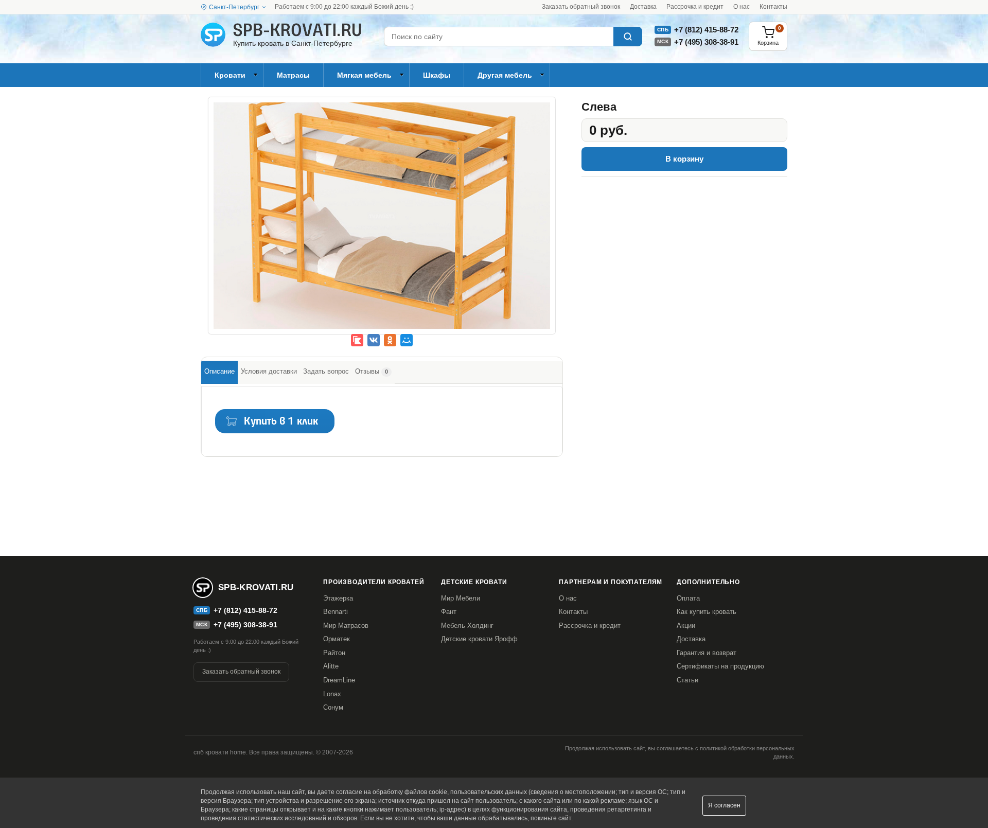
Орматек (336, 639)
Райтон (334, 653)
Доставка (643, 6)
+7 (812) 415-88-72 (706, 29)
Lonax (332, 694)
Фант (448, 611)
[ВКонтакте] (373, 340)
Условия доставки (269, 371)
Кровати (230, 75)
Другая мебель (505, 75)
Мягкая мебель (364, 75)
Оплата (688, 598)
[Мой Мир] (406, 340)
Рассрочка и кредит (695, 6)
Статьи (687, 680)
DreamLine (339, 680)
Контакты (773, 6)
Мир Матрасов (345, 625)
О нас (741, 6)
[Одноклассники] (390, 340)
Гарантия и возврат (706, 653)
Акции (686, 625)
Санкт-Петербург (234, 7)
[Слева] (382, 223)
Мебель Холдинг (467, 625)
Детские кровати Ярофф (479, 639)
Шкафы (436, 75)
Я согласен (724, 805)
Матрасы (293, 75)
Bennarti (335, 611)
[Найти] (627, 36)
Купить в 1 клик (281, 421)
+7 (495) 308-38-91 (706, 42)
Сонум (333, 707)
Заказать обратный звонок (581, 6)
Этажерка (338, 598)
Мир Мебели (460, 598)
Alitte (331, 666)
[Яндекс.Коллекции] (357, 340)
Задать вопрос (326, 371)
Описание (219, 371)
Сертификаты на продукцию (720, 666)
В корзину (684, 158)
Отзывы (371, 371)
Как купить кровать (706, 611)
